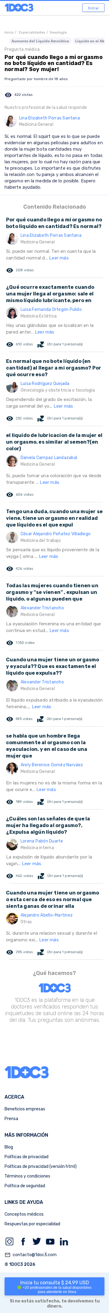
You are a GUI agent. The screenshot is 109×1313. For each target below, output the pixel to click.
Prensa (11, 1118)
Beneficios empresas (25, 1109)
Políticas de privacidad (26, 1156)
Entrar (93, 8)
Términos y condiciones (27, 1176)
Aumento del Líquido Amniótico (40, 41)
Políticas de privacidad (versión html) (41, 1166)
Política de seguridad (25, 1185)
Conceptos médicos (24, 1214)
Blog (9, 1147)
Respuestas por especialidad (32, 1224)
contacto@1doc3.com (31, 1255)
